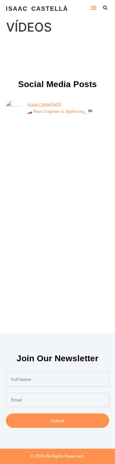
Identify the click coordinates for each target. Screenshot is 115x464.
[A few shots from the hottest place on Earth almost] (57, 152)
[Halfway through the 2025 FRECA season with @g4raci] (57, 270)
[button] (93, 7)
